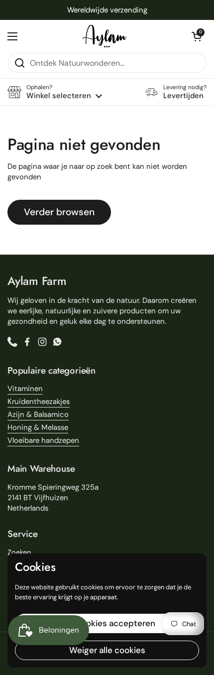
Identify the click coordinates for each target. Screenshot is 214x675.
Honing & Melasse (37, 427)
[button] (197, 36)
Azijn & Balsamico (38, 414)
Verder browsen (59, 212)
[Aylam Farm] (104, 36)
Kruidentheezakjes (38, 401)
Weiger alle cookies (107, 650)
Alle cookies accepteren (107, 623)
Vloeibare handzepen (43, 440)
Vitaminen (25, 389)
